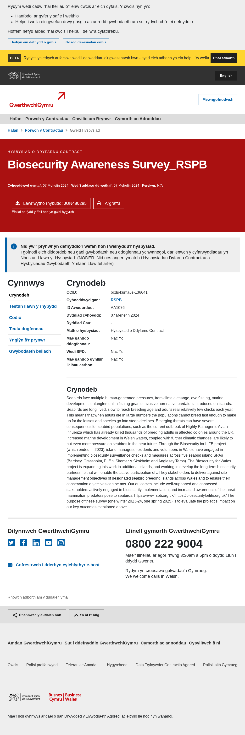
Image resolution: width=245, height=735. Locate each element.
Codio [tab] (15, 317)
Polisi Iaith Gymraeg (220, 665)
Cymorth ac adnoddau (163, 643)
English (226, 75)
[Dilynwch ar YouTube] (48, 542)
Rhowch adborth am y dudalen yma (38, 597)
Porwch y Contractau (46, 118)
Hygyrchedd (117, 665)
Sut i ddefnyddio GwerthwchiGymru (101, 643)
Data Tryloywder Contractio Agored (165, 665)
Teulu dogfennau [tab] (26, 328)
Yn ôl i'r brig (89, 615)
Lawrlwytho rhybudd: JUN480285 (54, 203)
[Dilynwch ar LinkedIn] (36, 542)
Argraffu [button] (112, 203)
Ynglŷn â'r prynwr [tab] (27, 340)
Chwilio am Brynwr (91, 118)
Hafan (16, 118)
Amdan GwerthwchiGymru (35, 643)
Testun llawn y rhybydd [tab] (33, 306)
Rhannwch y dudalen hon (39, 615)
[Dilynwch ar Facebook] (23, 542)
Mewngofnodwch (218, 99)
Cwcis (13, 665)
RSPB (116, 300)
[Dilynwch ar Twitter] (11, 542)
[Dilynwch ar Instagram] (61, 542)
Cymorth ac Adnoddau (138, 118)
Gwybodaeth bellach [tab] (30, 351)
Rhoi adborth (224, 58)
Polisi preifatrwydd (42, 665)
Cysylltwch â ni (204, 643)
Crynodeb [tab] (19, 295)
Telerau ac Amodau (82, 665)
